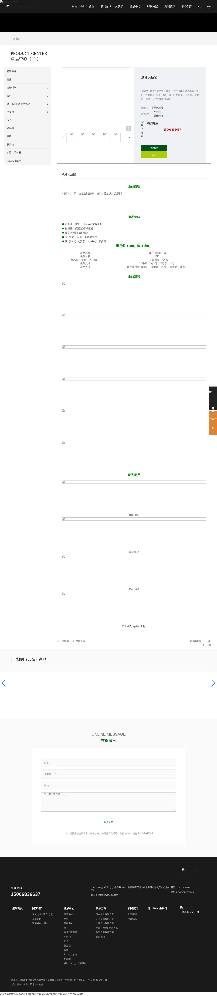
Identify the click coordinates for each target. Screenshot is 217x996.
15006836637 (172, 129)
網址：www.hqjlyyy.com (182, 892)
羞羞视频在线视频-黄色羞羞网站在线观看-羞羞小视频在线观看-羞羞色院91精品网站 (41, 994)
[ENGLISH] (208, 6)
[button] (4, 683)
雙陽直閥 (80, 640)
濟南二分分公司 (24, 984)
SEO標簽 (39, 984)
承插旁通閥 (195, 640)
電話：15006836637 (180, 887)
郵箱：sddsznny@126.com (104, 894)
